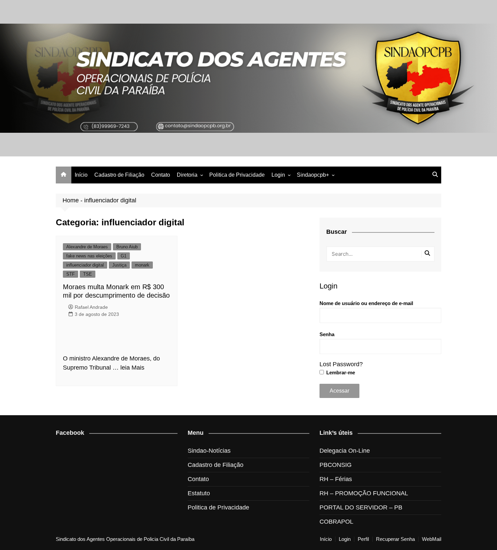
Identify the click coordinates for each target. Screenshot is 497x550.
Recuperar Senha (395, 539)
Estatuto (199, 493)
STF (70, 274)
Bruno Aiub (127, 246)
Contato (160, 175)
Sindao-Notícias (209, 450)
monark (142, 265)
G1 (123, 255)
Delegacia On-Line (345, 450)
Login (278, 175)
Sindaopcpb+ (313, 175)
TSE (87, 274)
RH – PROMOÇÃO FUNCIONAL (364, 493)
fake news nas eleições (89, 255)
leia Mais (132, 367)
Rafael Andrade (91, 307)
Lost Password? (341, 364)
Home (71, 200)
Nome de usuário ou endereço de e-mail (366, 303)
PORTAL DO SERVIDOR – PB (361, 507)
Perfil (363, 539)
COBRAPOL (336, 521)
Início (81, 175)
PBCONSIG (336, 464)
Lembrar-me (340, 372)
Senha (327, 334)
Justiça (119, 265)
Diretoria (187, 175)
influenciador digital (85, 265)
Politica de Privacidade (237, 175)
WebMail (431, 539)
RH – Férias (336, 479)
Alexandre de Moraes (87, 246)
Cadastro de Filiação (119, 175)
